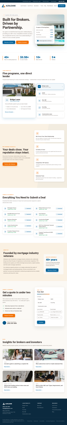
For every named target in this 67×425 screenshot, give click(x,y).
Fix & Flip (24, 409)
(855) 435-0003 (61, 1)
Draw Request (42, 213)
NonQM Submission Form (14, 213)
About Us (39, 405)
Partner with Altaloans (9, 164)
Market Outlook (8, 383)
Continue (41, 322)
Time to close (53, 314)
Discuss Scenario (9, 112)
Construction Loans (26, 414)
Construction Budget (44, 219)
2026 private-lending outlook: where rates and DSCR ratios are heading (16, 386)
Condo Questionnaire (13, 225)
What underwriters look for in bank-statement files (49, 363)
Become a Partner (8, 42)
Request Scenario (8, 315)
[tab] (50, 86)
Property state (40, 314)
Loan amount (39, 309)
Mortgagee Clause (12, 207)
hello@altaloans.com (7, 408)
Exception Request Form (13, 231)
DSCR (23, 407)
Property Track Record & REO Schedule (46, 233)
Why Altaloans (40, 407)
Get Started (61, 5)
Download (29, 208)
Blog (53, 411)
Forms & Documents (56, 409)
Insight (37, 362)
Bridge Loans (25, 405)
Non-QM (24, 411)
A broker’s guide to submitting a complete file (16, 363)
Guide (5, 362)
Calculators (54, 407)
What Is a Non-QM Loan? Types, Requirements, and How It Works (49, 386)
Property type (53, 309)
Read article (7, 366)
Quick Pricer (54, 405)
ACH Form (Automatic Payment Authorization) (46, 226)
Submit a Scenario (22, 42)
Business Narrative (12, 219)
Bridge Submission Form (45, 207)
